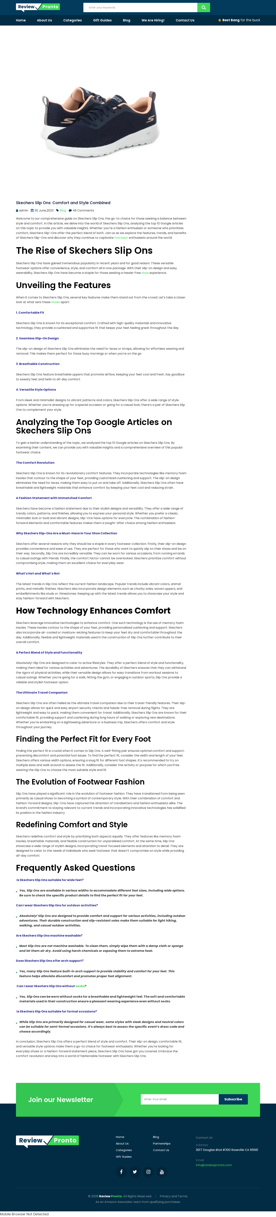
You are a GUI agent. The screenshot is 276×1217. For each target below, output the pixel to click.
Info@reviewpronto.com (214, 1165)
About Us (44, 20)
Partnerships (161, 1143)
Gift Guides (102, 20)
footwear (121, 238)
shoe (145, 273)
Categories (72, 20)
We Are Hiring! (153, 20)
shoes (55, 302)
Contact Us (185, 20)
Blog (126, 20)
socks (80, 986)
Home (21, 20)
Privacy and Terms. (174, 1196)
